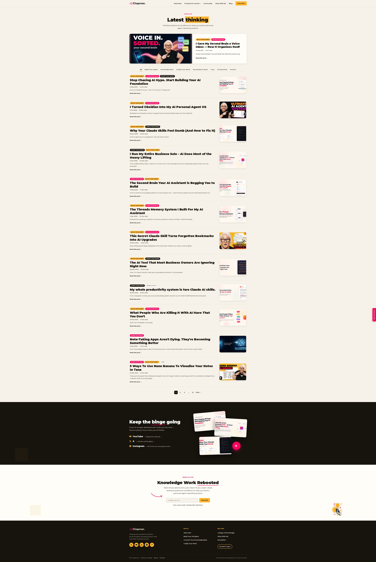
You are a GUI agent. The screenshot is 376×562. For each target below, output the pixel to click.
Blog (230, 3)
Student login (224, 546)
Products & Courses (191, 3)
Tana (212, 69)
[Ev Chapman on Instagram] (147, 545)
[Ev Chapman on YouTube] (136, 545)
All (141, 69)
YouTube (147, 436)
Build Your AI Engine (191, 536)
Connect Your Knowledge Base (195, 540)
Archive (233, 69)
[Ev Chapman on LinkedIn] (142, 545)
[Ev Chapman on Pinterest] (152, 545)
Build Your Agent (151, 69)
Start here (187, 533)
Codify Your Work (183, 69)
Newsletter (222, 540)
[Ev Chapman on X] (131, 545)
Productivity (222, 69)
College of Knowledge (226, 533)
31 (193, 392)
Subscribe (241, 3)
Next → (198, 392)
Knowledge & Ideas (200, 69)
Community (207, 3)
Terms (156, 558)
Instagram (152, 446)
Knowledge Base (167, 69)
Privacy (162, 558)
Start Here (178, 3)
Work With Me (220, 3)
